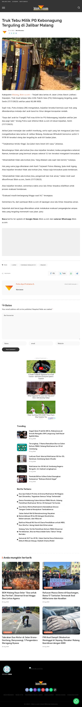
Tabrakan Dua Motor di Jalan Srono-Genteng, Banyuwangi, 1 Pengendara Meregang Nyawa (20, 640)
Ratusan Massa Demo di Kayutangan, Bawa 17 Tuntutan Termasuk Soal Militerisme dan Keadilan (60, 596)
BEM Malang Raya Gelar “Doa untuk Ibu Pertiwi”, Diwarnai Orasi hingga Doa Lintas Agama (19, 596)
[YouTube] (43, 690)
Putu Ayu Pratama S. (25, 284)
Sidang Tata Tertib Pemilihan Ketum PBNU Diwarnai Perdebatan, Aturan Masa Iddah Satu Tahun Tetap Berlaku (40, 531)
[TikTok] (55, 690)
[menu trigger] (4, 7)
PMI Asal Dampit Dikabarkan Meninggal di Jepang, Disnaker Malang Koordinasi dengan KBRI (61, 640)
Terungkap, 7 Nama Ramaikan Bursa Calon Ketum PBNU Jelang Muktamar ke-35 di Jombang (47, 446)
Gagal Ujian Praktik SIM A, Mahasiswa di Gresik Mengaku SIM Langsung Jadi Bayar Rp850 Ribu (46, 433)
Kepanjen (43, 265)
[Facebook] (9, 33)
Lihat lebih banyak (70, 284)
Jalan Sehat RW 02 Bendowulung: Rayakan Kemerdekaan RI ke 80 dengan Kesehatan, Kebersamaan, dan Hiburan (37, 516)
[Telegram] (16, 33)
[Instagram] (35, 690)
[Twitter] (11, 33)
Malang (15, 94)
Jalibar (14, 265)
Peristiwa (7, 587)
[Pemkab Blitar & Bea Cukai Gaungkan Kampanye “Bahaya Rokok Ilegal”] (22, 479)
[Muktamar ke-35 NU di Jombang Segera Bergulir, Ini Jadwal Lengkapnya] (22, 469)
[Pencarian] (79, 7)
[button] (76, 701)
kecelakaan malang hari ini (29, 265)
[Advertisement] (41, 242)
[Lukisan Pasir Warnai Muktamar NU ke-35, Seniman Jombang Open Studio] (22, 458)
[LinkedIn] (39, 690)
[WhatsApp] (14, 33)
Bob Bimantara (20, 30)
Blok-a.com (25, 94)
